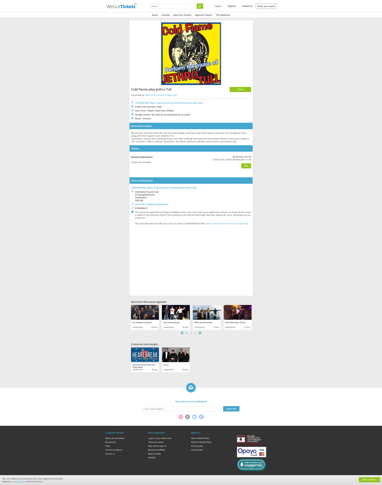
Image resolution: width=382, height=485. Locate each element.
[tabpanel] (145, 317)
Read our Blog (154, 453)
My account (110, 442)
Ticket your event (266, 6)
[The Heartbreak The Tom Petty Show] (145, 354)
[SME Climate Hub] (251, 470)
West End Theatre (182, 15)
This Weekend (223, 15)
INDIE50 (151, 457)
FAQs (107, 446)
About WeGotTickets (200, 438)
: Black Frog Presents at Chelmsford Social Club (163, 187)
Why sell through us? (157, 446)
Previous (182, 332)
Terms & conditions (113, 449)
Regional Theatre (203, 15)
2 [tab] (191, 332)
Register (232, 6)
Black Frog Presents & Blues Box (161, 95)
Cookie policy (197, 449)
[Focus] (175, 354)
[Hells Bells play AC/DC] (237, 312)
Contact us (110, 453)
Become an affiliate (156, 449)
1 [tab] (186, 332)
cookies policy (19, 481)
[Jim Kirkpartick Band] (145, 312)
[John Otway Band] (175, 312)
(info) (200, 102)
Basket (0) (247, 6)
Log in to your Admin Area (159, 438)
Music (155, 15)
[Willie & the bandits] (206, 312)
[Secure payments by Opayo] (251, 456)
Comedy (165, 15)
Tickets (240, 89)
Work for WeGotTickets (201, 442)
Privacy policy (197, 446)
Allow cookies (369, 479)
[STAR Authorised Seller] (249, 444)
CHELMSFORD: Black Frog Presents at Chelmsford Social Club (166, 102)
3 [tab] (195, 332)
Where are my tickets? (115, 438)
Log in (218, 6)
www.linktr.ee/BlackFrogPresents (151, 204)
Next (199, 332)
